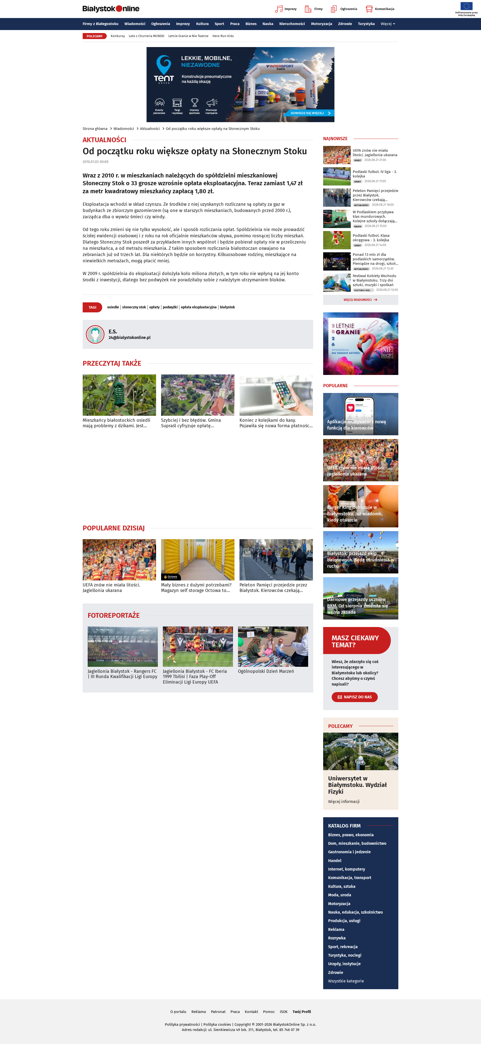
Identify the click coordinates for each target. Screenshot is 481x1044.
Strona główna (95, 128)
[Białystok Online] (111, 9)
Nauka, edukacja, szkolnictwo (355, 912)
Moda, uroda (339, 895)
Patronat (218, 1011)
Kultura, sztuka (341, 886)
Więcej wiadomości (358, 300)
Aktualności (150, 128)
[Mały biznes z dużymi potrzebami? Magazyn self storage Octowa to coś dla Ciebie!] (197, 559)
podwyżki (170, 307)
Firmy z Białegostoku (100, 24)
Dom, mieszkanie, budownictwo (357, 843)
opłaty (154, 307)
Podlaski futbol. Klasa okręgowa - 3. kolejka (371, 237)
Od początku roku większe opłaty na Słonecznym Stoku (213, 128)
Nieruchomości (292, 24)
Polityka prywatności (182, 1024)
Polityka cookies (217, 1024)
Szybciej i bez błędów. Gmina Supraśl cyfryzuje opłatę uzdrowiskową (191, 423)
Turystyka (366, 24)
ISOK (284, 1011)
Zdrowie (345, 24)
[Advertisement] (197, 476)
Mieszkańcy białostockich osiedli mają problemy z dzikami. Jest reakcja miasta (116, 423)
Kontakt (251, 1011)
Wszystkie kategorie (346, 981)
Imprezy (291, 9)
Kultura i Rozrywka (364, 290)
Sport (219, 24)
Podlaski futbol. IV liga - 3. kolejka (375, 173)
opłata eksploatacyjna (199, 307)
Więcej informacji (344, 801)
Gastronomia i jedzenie (349, 852)
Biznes (251, 24)
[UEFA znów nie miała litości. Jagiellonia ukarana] (119, 559)
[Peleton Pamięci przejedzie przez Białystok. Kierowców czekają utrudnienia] (276, 559)
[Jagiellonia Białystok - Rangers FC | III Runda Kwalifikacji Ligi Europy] (123, 647)
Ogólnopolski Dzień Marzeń (266, 671)
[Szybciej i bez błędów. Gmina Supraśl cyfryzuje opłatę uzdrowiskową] (197, 395)
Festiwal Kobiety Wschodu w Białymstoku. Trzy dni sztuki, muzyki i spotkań (374, 280)
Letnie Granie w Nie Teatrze (188, 36)
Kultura (202, 24)
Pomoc (269, 1011)
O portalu (178, 1011)
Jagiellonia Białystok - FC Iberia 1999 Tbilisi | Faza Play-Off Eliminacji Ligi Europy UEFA (195, 677)
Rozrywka (337, 938)
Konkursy (118, 36)
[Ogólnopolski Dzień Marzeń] (273, 647)
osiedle (113, 307)
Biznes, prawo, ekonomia (351, 834)
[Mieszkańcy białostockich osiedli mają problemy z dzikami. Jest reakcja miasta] (119, 395)
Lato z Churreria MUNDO (146, 36)
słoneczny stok (134, 307)
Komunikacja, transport (349, 877)
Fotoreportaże (114, 615)
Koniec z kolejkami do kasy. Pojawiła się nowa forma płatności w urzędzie (275, 423)
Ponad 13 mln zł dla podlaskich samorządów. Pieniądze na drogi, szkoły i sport (375, 259)
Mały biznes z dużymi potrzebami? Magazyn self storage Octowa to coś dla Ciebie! (196, 587)
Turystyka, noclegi (345, 955)
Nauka (268, 24)
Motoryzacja (321, 24)
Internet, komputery (346, 869)
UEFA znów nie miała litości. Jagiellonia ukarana (111, 587)
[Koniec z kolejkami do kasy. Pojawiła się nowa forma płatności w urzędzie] (276, 395)
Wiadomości (135, 24)
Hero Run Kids (223, 36)
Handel (334, 860)
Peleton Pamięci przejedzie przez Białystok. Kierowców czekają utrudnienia (273, 587)
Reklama (336, 929)
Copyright (242, 1024)
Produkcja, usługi (344, 920)
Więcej (386, 24)
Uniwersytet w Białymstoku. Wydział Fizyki (357, 785)
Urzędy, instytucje (344, 963)
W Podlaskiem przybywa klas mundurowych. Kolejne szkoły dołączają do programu (374, 216)
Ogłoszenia (348, 9)
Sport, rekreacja (343, 946)
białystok (227, 307)
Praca (234, 24)
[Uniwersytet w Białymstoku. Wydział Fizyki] (360, 751)
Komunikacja (384, 9)
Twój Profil (302, 1011)
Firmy (318, 9)
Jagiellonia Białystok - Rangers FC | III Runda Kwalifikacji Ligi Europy (122, 674)
